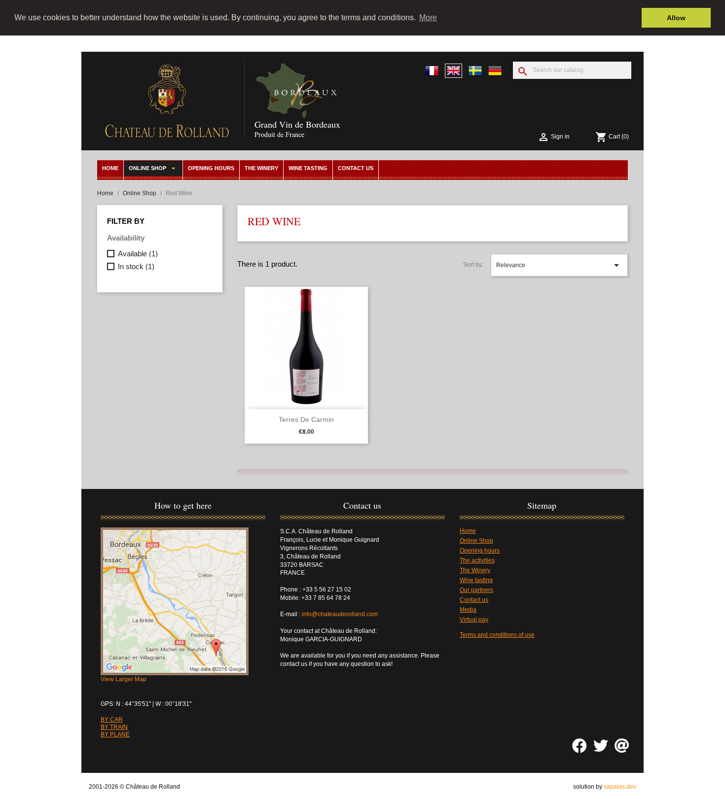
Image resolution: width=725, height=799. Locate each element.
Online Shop (147, 168)
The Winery (261, 168)
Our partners (476, 590)
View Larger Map (123, 679)
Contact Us (355, 168)
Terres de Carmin (306, 419)
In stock (136, 266)
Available (138, 253)
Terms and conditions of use (497, 634)
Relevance (559, 265)
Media (468, 609)
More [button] (428, 17)
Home (110, 168)
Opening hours (211, 168)
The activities (477, 560)
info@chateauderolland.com (340, 614)
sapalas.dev (620, 786)
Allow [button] (676, 18)
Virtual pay (474, 619)
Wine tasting (308, 168)
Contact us (474, 599)
